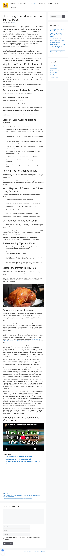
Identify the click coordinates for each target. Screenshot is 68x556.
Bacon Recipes (54, 65)
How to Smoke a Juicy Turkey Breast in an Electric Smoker (57, 34)
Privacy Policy (13, 7)
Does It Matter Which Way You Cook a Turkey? (19, 458)
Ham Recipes (53, 72)
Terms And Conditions (34, 551)
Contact (57, 3)
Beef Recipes (42, 3)
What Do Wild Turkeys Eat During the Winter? (18, 459)
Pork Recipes (13, 3)
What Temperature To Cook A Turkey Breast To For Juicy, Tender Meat (57, 46)
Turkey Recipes (32, 3)
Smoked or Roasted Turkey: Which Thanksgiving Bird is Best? (18, 498)
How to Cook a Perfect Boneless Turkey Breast (19, 456)
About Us (50, 3)
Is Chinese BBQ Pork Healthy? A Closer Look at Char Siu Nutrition (57, 40)
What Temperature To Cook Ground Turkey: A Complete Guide (57, 51)
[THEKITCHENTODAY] (5, 5)
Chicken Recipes (22, 3)
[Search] (63, 16)
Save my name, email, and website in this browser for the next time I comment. (22, 538)
